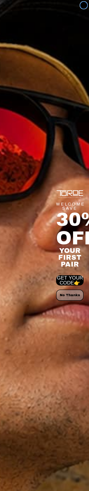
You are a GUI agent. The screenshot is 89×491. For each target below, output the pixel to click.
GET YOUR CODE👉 (70, 280)
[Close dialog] (83, 5)
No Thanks (70, 295)
